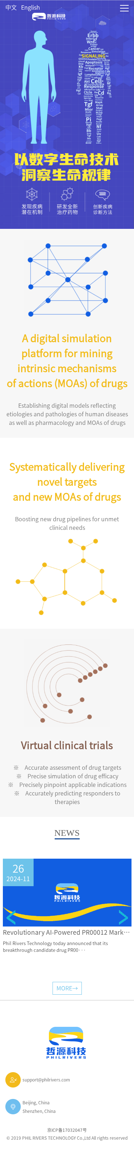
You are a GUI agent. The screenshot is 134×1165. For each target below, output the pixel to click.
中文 (11, 7)
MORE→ (67, 988)
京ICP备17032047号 (67, 1130)
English (30, 7)
